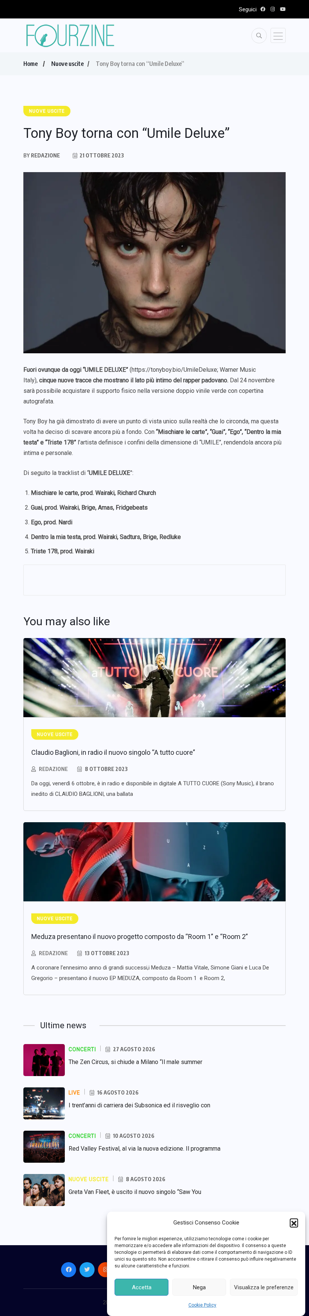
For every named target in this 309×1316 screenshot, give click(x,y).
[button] (294, 1222)
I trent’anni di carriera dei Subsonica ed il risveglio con (139, 1105)
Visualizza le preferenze (264, 1287)
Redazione (53, 769)
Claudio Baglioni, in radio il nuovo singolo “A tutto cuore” (113, 752)
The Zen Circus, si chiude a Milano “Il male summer (135, 1062)
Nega (199, 1287)
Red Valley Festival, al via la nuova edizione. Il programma (144, 1148)
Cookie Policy (202, 1305)
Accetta (141, 1287)
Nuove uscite (67, 63)
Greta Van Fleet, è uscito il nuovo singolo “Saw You (135, 1191)
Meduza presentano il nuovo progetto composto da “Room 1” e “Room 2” (139, 936)
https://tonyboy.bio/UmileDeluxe (174, 369)
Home (30, 63)
